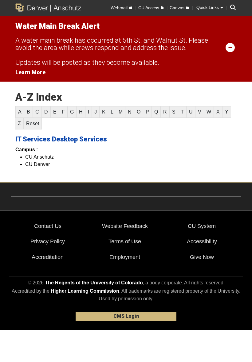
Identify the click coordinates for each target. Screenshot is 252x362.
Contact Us (47, 226)
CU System (202, 226)
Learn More (30, 72)
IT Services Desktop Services (61, 139)
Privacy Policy (47, 241)
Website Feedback (125, 226)
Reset (32, 123)
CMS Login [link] (126, 316)
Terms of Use (124, 241)
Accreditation (48, 257)
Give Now (202, 257)
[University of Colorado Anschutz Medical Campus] (66, 7)
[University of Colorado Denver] (32, 7)
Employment (124, 257)
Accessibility (202, 241)
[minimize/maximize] (230, 47)
